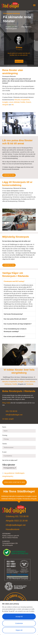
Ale (12, 104)
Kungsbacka (25, 100)
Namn (4, 427)
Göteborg (4, 496)
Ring (4, 403)
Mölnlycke (8, 384)
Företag (4, 435)
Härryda (17, 100)
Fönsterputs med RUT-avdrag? (14, 281)
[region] (19, 618)
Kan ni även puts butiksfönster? (14, 336)
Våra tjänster (9, 465)
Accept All (19, 616)
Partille (22, 102)
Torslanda (29, 384)
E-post (4, 452)
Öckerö (28, 102)
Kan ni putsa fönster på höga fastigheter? (18, 324)
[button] (34, 5)
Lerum (11, 102)
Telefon (4, 443)
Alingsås (5, 104)
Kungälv (5, 102)
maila (8, 403)
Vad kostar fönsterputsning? (13, 314)
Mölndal (17, 102)
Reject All (19, 630)
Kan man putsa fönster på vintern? (15, 319)
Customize (19, 623)
